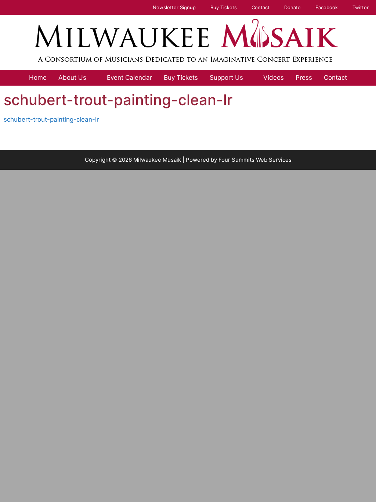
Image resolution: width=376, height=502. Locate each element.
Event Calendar (129, 77)
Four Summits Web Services (255, 159)
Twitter (360, 7)
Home (38, 77)
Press (304, 77)
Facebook (326, 7)
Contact (261, 7)
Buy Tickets (223, 7)
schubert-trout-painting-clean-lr (51, 119)
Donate (292, 7)
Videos (273, 77)
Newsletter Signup (174, 7)
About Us (72, 77)
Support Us (226, 77)
